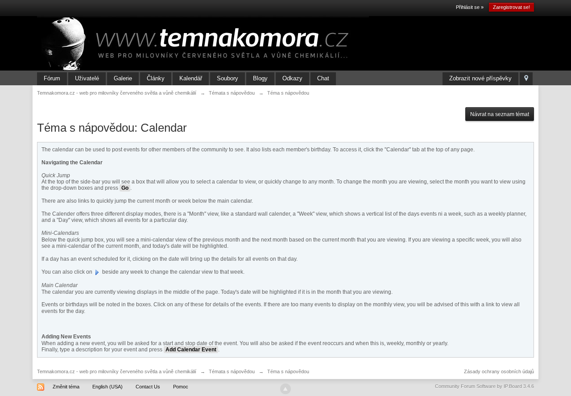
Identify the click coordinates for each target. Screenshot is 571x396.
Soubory (227, 78)
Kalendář (190, 78)
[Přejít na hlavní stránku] (203, 43)
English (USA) (107, 386)
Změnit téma (66, 386)
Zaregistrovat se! (511, 7)
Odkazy (292, 78)
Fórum (52, 78)
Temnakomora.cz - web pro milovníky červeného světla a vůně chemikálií (116, 371)
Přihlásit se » (470, 7)
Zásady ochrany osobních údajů (499, 371)
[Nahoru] (285, 388)
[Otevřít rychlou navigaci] (526, 78)
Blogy (260, 78)
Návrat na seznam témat (499, 114)
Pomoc (180, 386)
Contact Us (148, 386)
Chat (323, 78)
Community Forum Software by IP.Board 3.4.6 (484, 386)
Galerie (123, 78)
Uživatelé (87, 78)
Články (156, 78)
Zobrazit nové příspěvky (480, 78)
